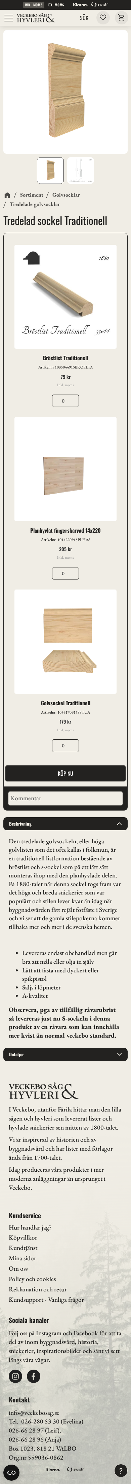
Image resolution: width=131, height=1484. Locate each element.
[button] (9, 18)
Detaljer (16, 1054)
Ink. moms (34, 4)
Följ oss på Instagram (35, 1333)
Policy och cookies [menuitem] (32, 1278)
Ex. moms (56, 4)
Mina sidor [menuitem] (22, 1258)
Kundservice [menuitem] (25, 1215)
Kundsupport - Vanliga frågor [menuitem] (46, 1299)
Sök (84, 18)
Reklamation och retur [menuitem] (38, 1289)
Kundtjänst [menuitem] (23, 1247)
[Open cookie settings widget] (11, 1473)
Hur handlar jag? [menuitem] (30, 1227)
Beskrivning (20, 823)
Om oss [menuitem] (18, 1268)
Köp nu (65, 773)
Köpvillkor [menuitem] (23, 1237)
